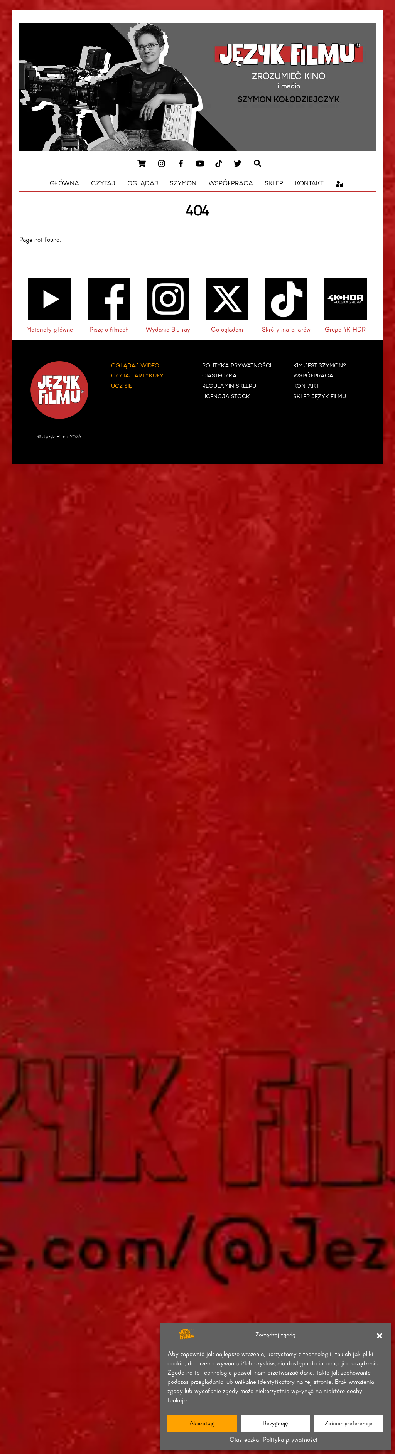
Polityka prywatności (290, 1440)
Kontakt (309, 184)
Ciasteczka (244, 1440)
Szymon (183, 184)
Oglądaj (142, 184)
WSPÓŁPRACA (313, 376)
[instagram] (162, 163)
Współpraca (230, 184)
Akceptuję (202, 1424)
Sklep (274, 184)
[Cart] (141, 163)
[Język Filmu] (197, 149)
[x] (237, 163)
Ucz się (121, 386)
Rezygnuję (275, 1424)
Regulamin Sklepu (229, 386)
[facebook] (181, 163)
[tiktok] (218, 163)
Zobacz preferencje (349, 1424)
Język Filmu (55, 436)
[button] (379, 1336)
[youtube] (200, 163)
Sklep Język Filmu (319, 397)
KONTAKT (306, 386)
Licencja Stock (226, 397)
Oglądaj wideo (135, 366)
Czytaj (103, 184)
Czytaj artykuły (137, 376)
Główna (64, 184)
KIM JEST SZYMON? (319, 366)
